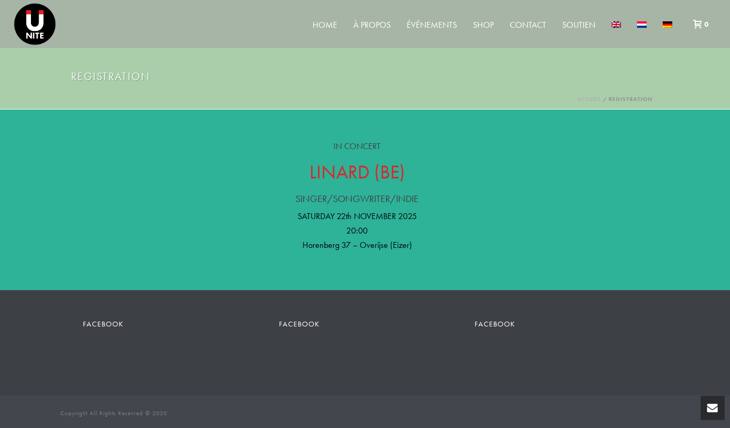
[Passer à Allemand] (667, 25)
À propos (372, 24)
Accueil (589, 99)
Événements (432, 24)
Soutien (578, 24)
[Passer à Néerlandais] (642, 25)
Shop (483, 24)
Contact (528, 24)
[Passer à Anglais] (616, 25)
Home (325, 24)
